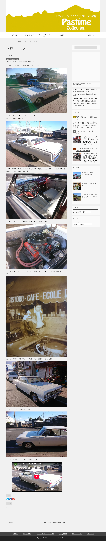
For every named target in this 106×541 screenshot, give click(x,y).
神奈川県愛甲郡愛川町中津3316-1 (82, 83)
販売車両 (14, 35)
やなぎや (84, 183)
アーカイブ (76, 212)
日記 (8, 59)
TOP (14, 42)
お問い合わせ (92, 35)
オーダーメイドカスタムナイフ (45, 35)
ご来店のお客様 (14, 59)
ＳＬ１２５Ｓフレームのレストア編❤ (54, 522)
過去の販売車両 (29, 35)
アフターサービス (76, 35)
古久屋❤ (11, 522)
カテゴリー (76, 222)
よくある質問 (60, 35)
